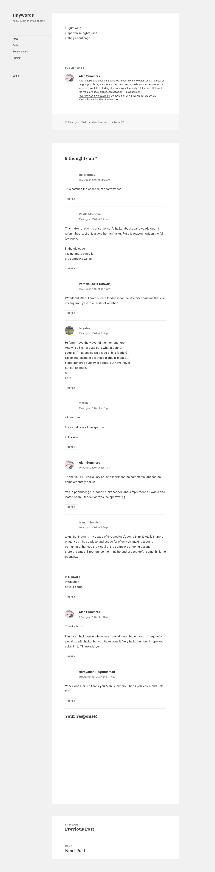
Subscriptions (20, 51)
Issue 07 (119, 122)
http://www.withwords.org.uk (94, 95)
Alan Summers (100, 122)
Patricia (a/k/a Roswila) (95, 284)
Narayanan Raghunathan (97, 672)
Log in (16, 75)
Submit (16, 58)
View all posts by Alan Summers (97, 99)
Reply (71, 198)
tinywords (23, 15)
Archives (17, 45)
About (16, 38)
